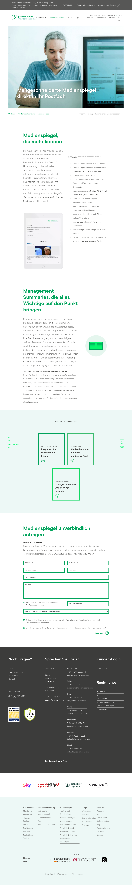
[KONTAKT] (122, 446)
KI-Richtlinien (102, 709)
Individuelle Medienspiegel (44, 812)
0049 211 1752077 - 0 (77, 672)
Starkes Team (102, 818)
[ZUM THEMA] (9, 444)
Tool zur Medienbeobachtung (46, 822)
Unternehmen (31, 570)
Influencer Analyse (67, 832)
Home (12, 114)
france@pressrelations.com (78, 726)
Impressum (101, 692)
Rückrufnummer (75, 603)
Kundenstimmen (103, 828)
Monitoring (27, 811)
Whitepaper (86, 811)
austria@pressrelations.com (56, 700)
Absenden (99, 633)
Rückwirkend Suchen (28, 836)
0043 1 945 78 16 (53, 697)
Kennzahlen (13, 675)
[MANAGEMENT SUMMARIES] (9, 440)
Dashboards (28, 828)
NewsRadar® (41, 18)
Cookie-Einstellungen (105, 706)
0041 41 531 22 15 (75, 685)
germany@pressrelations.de (78, 675)
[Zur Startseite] (24, 18)
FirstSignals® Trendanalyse (65, 812)
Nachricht (29, 584)
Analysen (85, 825)
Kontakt (104, 15)
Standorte (101, 835)
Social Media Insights (68, 835)
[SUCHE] (122, 442)
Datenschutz (102, 699)
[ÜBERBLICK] (9, 437)
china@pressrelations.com (77, 713)
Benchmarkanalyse (67, 818)
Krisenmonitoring (86, 114)
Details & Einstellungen (86, 5)
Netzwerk (100, 832)
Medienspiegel (44, 114)
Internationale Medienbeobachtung (109, 114)
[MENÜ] (122, 438)
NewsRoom (86, 814)
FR (112, 15)
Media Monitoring (15, 672)
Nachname (73, 563)
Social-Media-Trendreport (65, 840)
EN (110, 15)
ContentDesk (88, 18)
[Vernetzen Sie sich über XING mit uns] (14, 696)
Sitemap (26, 858)
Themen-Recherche (27, 819)
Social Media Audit (67, 828)
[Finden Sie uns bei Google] (23, 696)
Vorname (29, 563)
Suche (11, 668)
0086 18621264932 (76, 710)
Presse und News (101, 812)
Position (72, 570)
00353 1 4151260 (75, 749)
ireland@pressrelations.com (78, 752)
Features (26, 832)
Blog (91, 15)
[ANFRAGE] (9, 447)
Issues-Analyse (66, 821)
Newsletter (97, 15)
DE (108, 15)
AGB (98, 695)
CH (114, 15)
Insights (112, 18)
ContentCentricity (89, 818)
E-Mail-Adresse (31, 577)
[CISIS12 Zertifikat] (29, 714)
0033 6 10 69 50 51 (77, 723)
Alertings (26, 825)
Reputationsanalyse (68, 825)
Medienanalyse (74, 18)
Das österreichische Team (56, 761)
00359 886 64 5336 (77, 736)
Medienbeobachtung (57, 18)
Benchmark (27, 814)
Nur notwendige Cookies (106, 5)
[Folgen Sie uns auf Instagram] (18, 696)
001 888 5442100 (76, 698)
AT (116, 15)
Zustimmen (68, 5)
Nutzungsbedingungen (106, 702)
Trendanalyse (101, 18)
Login (119, 15)
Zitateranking (87, 821)
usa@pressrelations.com (77, 701)
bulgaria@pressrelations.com (78, 739)
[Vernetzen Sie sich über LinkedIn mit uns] (10, 696)
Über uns (119, 19)
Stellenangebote (103, 821)
